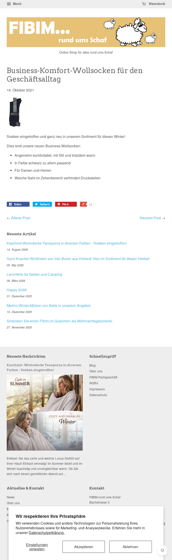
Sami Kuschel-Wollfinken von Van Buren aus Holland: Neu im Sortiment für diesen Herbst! (78, 258)
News (11, 497)
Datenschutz (98, 395)
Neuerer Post (150, 217)
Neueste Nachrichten (26, 356)
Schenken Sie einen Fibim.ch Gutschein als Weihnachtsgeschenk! (59, 320)
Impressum (97, 389)
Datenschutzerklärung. (46, 532)
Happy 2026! (17, 289)
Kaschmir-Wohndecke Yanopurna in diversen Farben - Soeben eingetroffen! (67, 243)
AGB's (93, 383)
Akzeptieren (83, 546)
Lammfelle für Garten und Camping (34, 274)
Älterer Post (20, 217)
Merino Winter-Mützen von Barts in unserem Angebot (48, 305)
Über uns (95, 371)
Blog (92, 365)
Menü (17, 3)
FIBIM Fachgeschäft (103, 377)
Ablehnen (130, 546)
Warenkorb (156, 3)
